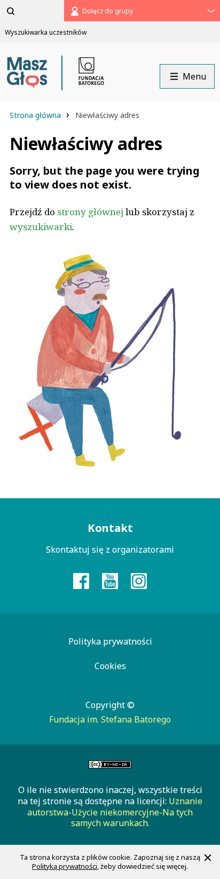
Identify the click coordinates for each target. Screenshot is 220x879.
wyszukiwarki (41, 227)
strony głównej (90, 212)
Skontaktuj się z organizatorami (110, 549)
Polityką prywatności (64, 866)
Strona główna (36, 115)
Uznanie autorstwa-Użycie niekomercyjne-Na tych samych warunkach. (114, 812)
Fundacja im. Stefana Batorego (110, 719)
